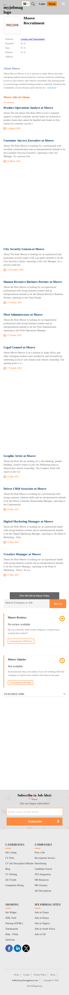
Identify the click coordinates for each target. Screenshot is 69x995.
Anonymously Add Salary (20, 682)
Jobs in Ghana (42, 912)
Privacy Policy (40, 975)
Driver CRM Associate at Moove (25, 488)
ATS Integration (43, 874)
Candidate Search (43, 869)
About (16, 975)
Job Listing (10, 852)
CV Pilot (9, 858)
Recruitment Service (45, 858)
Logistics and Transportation (33, 39)
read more (52, 87)
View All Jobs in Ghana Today (34, 595)
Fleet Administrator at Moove (23, 314)
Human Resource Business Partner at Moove (33, 282)
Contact (26, 975)
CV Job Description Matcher (19, 863)
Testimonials (11, 929)
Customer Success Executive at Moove (29, 140)
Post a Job (40, 852)
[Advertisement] (34, 205)
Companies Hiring (14, 885)
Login (42, 3)
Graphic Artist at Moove (20, 456)
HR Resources (42, 880)
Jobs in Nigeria (42, 923)
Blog (7, 869)
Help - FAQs (11, 934)
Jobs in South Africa (45, 929)
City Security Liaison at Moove (24, 249)
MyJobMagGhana (34, 986)
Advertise (10, 939)
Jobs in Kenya (42, 918)
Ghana (28, 3)
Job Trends (10, 880)
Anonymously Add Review (21, 641)
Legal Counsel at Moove (19, 347)
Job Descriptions (43, 890)
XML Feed (10, 918)
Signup (51, 3)
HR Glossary (41, 885)
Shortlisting (40, 863)
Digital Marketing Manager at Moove (28, 521)
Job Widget (10, 912)
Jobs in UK (40, 934)
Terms (52, 975)
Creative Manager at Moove (22, 554)
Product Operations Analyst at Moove (28, 107)
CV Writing (11, 874)
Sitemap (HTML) (14, 923)
